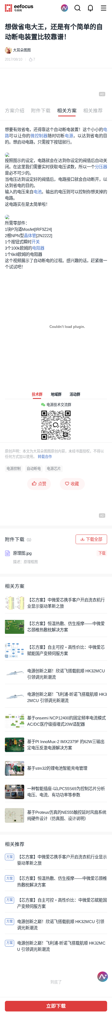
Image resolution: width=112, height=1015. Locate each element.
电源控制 (14, 469)
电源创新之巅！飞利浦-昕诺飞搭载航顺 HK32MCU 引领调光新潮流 (67, 697)
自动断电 (34, 469)
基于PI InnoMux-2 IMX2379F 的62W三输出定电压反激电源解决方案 (65, 744)
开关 (36, 242)
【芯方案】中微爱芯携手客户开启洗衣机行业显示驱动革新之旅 (66, 603)
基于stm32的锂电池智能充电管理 (57, 768)
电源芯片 (54, 469)
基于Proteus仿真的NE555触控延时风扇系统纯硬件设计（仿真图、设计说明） (66, 815)
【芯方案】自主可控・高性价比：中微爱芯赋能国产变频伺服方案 (66, 650)
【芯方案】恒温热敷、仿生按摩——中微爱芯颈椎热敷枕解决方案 (66, 626)
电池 (37, 192)
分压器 (101, 166)
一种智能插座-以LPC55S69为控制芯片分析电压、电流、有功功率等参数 (66, 791)
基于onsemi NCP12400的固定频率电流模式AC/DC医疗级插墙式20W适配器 (66, 721)
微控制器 (39, 136)
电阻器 (38, 248)
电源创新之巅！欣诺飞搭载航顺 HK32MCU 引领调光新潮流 (66, 674)
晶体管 (30, 235)
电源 (69, 136)
